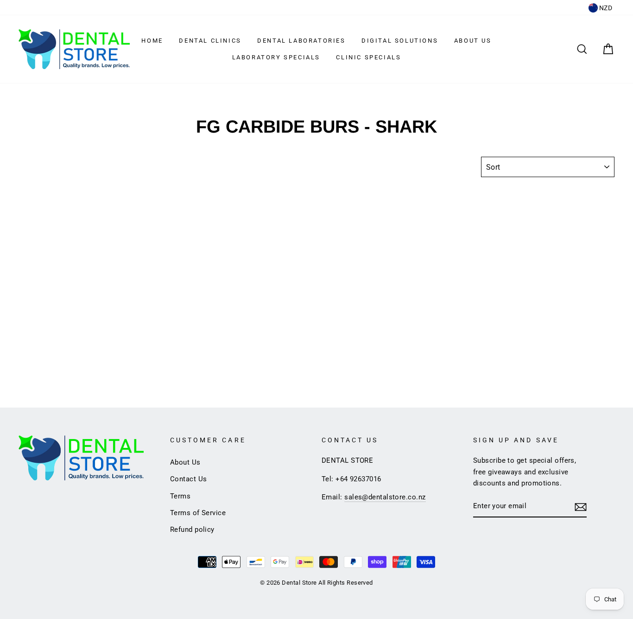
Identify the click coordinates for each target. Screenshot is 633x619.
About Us (473, 40)
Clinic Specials (368, 57)
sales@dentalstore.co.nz (384, 497)
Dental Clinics (210, 40)
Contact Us (188, 479)
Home (152, 40)
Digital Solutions (399, 40)
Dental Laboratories (301, 40)
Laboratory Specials (276, 57)
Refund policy (192, 529)
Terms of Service (198, 513)
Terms (180, 496)
